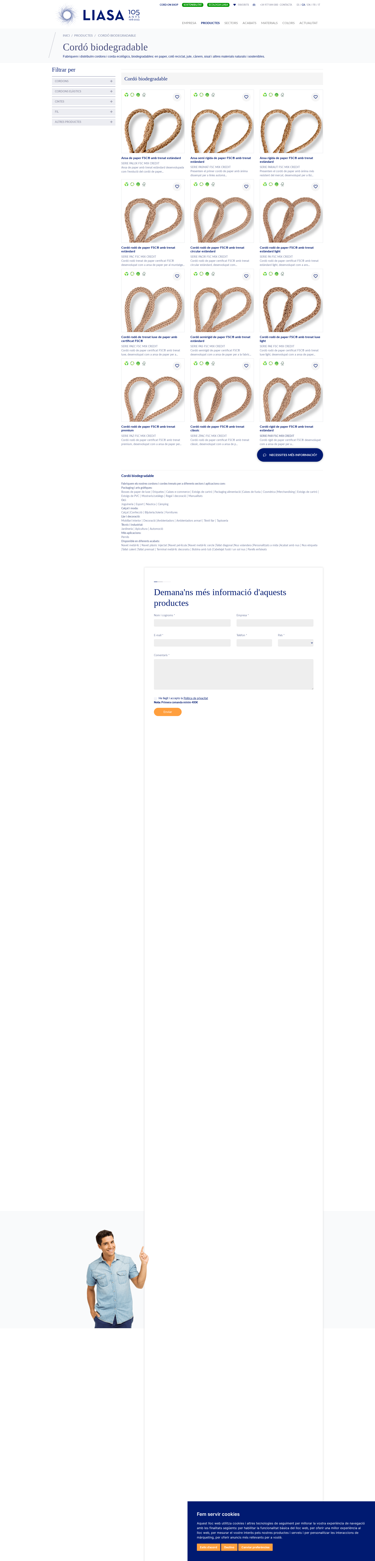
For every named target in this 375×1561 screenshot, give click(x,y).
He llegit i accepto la (183, 698)
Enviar (167, 711)
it (319, 5)
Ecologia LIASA (218, 5)
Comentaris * (162, 655)
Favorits (246, 5)
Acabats (249, 23)
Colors (288, 23)
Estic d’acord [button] (208, 1547)
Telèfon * (242, 635)
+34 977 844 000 (269, 5)
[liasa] (98, 15)
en (308, 5)
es (298, 5)
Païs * (281, 635)
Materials (269, 23)
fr (314, 5)
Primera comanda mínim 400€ (176, 702)
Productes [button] (210, 23)
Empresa (190, 23)
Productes (83, 35)
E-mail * (158, 635)
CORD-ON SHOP (169, 5)
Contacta (286, 5)
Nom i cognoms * (164, 615)
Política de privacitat (196, 698)
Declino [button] (229, 1547)
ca (303, 5)
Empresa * (243, 615)
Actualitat (308, 23)
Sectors (231, 23)
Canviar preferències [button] (255, 1547)
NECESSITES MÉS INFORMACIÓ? (293, 454)
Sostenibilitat (193, 5)
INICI (66, 35)
